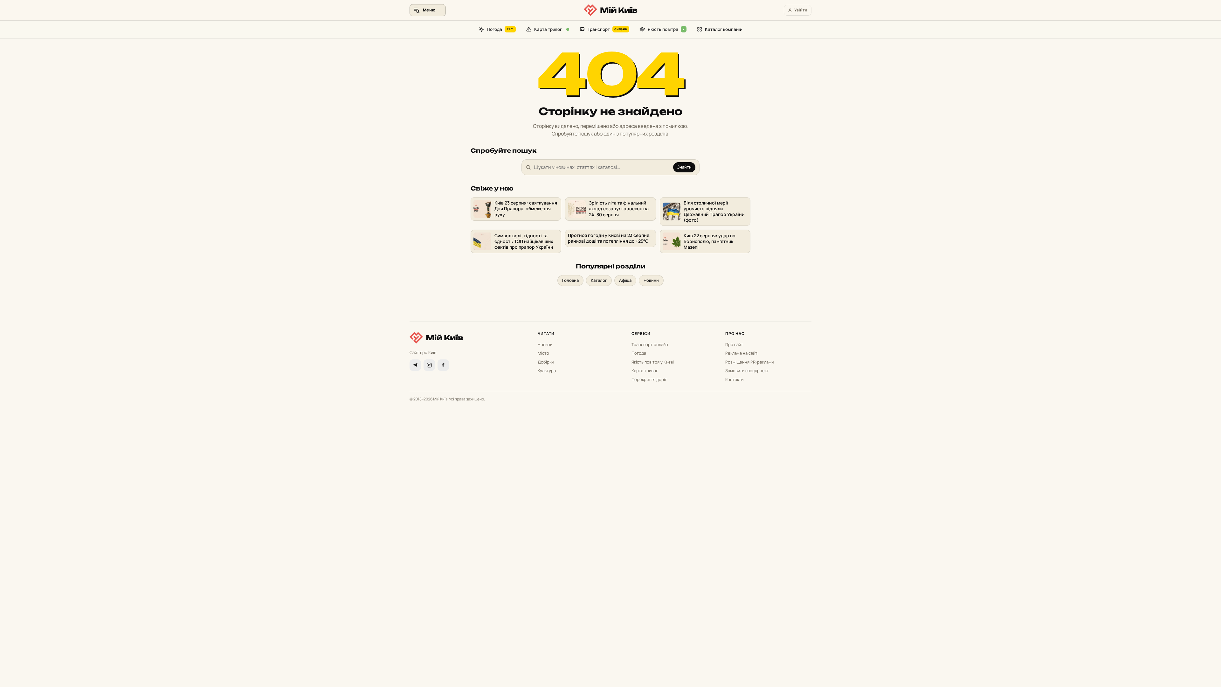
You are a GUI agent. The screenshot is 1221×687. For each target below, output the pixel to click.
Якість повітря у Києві (652, 362)
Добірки (546, 362)
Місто (543, 353)
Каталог (599, 280)
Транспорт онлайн (649, 344)
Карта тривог (548, 29)
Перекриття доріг (649, 379)
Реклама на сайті (741, 353)
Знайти (684, 167)
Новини (651, 280)
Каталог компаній (723, 29)
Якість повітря (666, 29)
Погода (500, 29)
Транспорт (607, 29)
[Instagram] (429, 365)
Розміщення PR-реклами (749, 362)
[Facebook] (443, 365)
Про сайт (734, 344)
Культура (547, 370)
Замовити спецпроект (747, 370)
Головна (570, 280)
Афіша (625, 280)
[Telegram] (415, 365)
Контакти (734, 379)
